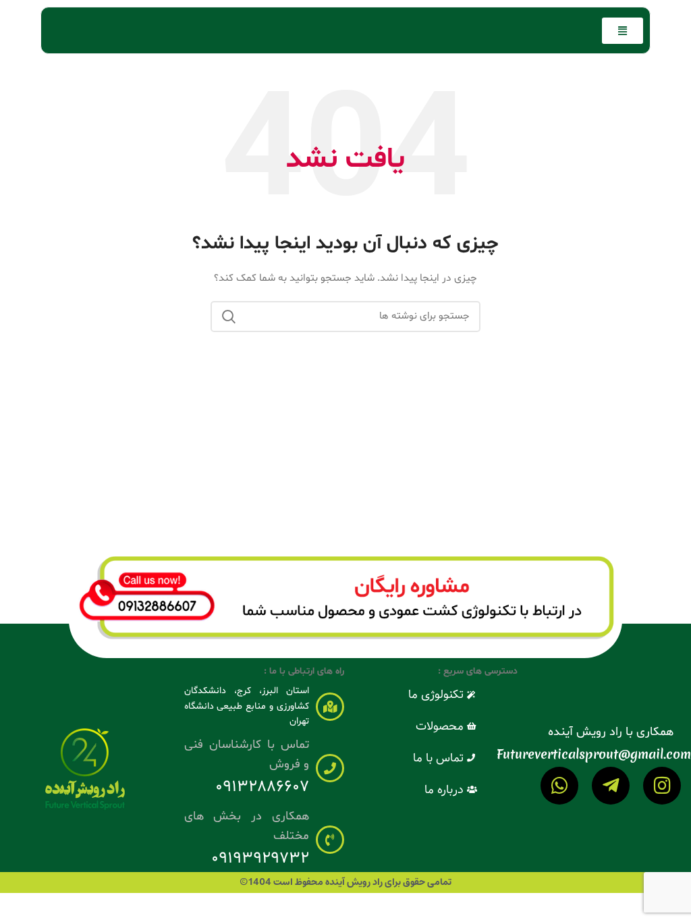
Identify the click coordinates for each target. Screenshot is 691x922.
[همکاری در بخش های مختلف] (330, 839)
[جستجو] (229, 316)
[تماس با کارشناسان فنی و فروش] (330, 768)
